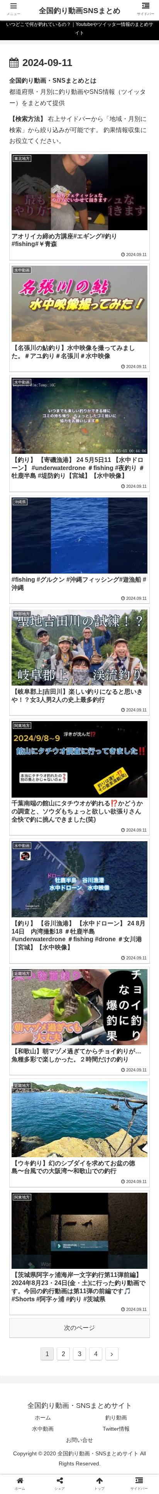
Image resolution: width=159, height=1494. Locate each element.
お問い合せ (79, 1440)
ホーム (43, 1417)
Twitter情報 (116, 1429)
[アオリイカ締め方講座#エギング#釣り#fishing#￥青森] (97, 1335)
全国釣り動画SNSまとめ (79, 11)
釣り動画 (116, 1417)
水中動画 (43, 1429)
